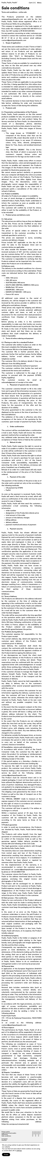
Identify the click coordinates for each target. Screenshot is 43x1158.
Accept (6, 1154)
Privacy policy (6, 1131)
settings (19, 1151)
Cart (32, 3)
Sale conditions (6, 1136)
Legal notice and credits (9, 1133)
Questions (5, 1134)
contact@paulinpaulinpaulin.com (14, 775)
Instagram (5, 1138)
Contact (4, 1140)
